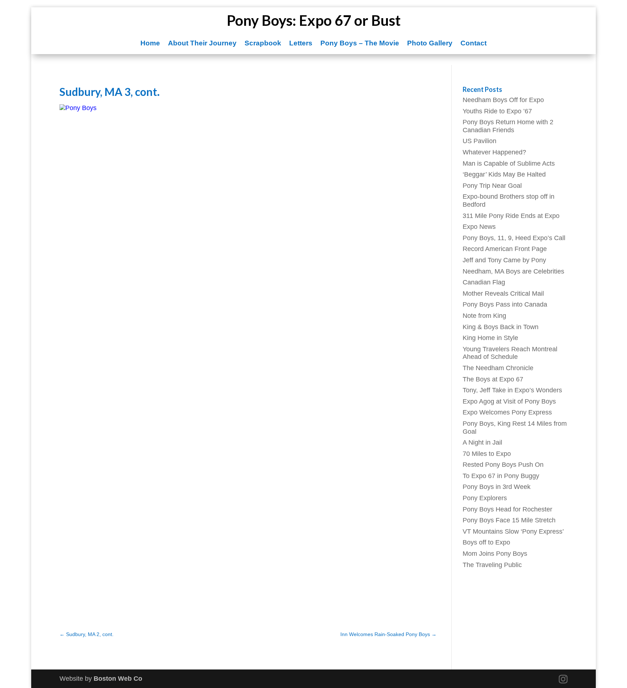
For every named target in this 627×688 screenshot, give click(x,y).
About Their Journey (202, 44)
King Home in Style (490, 337)
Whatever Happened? (494, 152)
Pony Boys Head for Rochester (507, 509)
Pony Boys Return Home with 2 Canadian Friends (508, 126)
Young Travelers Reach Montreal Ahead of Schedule (510, 353)
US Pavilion (479, 141)
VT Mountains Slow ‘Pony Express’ (513, 531)
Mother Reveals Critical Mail (503, 293)
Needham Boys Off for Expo (503, 100)
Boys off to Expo (486, 542)
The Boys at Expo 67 (493, 379)
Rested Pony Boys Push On (503, 464)
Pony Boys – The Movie (359, 44)
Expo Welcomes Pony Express (507, 412)
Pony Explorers (485, 498)
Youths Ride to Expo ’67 (497, 111)
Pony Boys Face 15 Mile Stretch (509, 520)
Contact (473, 44)
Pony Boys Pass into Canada (505, 304)
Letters (300, 44)
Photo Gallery (429, 44)
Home (150, 44)
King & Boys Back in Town (500, 327)
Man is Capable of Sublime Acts (509, 163)
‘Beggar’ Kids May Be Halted (504, 174)
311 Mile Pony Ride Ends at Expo (511, 215)
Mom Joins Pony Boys (495, 553)
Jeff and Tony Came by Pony (504, 260)
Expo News (479, 226)
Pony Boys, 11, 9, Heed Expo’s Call (514, 238)
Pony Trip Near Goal (492, 185)
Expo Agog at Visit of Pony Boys (509, 401)
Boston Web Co (118, 678)
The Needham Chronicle (498, 368)
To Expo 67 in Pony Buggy (501, 475)
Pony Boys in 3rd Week (496, 486)
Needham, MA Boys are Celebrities (513, 271)
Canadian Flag (484, 282)
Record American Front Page (505, 248)
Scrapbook (263, 44)
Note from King (484, 315)
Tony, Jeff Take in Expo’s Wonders (512, 390)
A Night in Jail (482, 442)
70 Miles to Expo (487, 453)
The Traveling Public (492, 564)
